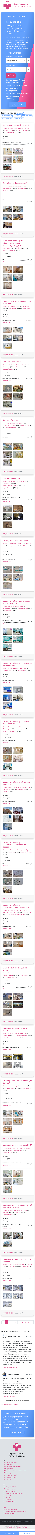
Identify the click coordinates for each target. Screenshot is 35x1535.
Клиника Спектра (10, 420)
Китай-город (6, 248)
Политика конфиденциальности (15, 1511)
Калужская (25, 1267)
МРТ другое (7, 1479)
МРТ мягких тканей (10, 1475)
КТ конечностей (9, 1502)
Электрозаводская (21, 1035)
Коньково (12, 1267)
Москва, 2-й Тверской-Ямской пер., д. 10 (14, 365)
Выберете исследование (14, 56)
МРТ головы (8, 1464)
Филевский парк (11, 427)
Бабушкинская (7, 670)
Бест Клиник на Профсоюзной (16, 125)
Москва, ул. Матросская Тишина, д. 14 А (14, 1033)
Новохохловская (23, 608)
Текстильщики (7, 608)
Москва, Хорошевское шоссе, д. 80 (13, 186)
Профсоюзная (8, 130)
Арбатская (6, 791)
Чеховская (12, 852)
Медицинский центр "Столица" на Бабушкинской (17, 664)
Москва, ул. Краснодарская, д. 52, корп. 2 (15, 1210)
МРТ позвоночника (10, 1462)
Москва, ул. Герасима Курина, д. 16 (13, 423)
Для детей (20, 113)
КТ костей (7, 1497)
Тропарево (21, 729)
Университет (6, 483)
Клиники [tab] (10, 1533)
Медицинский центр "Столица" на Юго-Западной (17, 722)
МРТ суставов (8, 1469)
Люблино (5, 1212)
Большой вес (27, 116)
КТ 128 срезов (18, 119)
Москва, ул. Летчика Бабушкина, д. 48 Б (14, 668)
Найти (10, 75)
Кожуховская (13, 546)
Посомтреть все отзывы (9, 1404)
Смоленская (6, 789)
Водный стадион (8, 975)
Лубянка (19, 248)
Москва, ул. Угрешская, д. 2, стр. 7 (12, 543)
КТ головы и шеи (9, 1491)
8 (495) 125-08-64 (17, 104)
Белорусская (20, 367)
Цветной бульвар (26, 852)
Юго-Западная (7, 729)
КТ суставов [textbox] (16, 60)
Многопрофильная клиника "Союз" (15, 1029)
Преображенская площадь (12, 1038)
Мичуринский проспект (16, 915)
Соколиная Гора (7, 1152)
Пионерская (25, 425)
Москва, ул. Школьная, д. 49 (11, 1086)
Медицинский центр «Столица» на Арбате (16, 783)
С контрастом (7, 116)
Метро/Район (10, 65)
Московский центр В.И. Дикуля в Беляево (17, 1260)
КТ (14, 16)
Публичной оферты (22, 1527)
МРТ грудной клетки (10, 1477)
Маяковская (6, 367)
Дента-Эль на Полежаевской (15, 183)
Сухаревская (26, 308)
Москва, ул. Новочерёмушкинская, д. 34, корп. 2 (17, 128)
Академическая (23, 130)
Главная (8, 16)
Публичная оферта (10, 1513)
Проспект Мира (26, 306)
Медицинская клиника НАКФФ (16, 540)
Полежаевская (7, 188)
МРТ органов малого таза (12, 1466)
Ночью (17, 116)
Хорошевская (22, 188)
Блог (5, 1507)
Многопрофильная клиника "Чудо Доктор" (17, 1082)
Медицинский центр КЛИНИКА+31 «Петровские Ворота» (14, 844)
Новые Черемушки (11, 133)
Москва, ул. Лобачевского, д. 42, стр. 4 (14, 910)
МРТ (5, 1460)
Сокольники (6, 1035)
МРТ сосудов (8, 1473)
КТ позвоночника (10, 1489)
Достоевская (12, 308)
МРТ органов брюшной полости (15, 1471)
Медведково (21, 670)
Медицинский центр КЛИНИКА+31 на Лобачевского (16, 906)
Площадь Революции (9, 250)
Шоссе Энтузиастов (15, 1150)
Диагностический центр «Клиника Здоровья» (13, 242)
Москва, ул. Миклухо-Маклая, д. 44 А (13, 1264)
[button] (7, 151)
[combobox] (18, 60)
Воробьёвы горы (8, 488)
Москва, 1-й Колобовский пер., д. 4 (13, 850)
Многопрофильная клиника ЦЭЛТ (17, 1145)
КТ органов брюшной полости (14, 1493)
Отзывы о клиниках (10, 1509)
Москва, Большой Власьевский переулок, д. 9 (16, 787)
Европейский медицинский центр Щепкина (17, 302)
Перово (27, 1148)
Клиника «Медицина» (12, 361)
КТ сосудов (7, 1495)
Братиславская (7, 1215)
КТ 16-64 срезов (7, 119)
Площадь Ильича (9, 1088)
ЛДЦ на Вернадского (11, 478)
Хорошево (6, 190)
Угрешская (28, 543)
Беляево (29, 1264)
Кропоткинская (21, 789)
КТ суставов (7, 1500)
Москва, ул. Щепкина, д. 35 (10, 306)
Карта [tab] (27, 1533)
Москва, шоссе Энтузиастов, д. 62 (12, 1148)
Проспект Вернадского (9, 731)
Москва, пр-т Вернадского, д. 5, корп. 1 (14, 481)
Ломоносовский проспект (10, 486)
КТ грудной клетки (10, 1487)
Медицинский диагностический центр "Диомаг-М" (17, 602)
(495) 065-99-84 (8, 176)
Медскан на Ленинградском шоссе (15, 969)
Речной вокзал (23, 975)
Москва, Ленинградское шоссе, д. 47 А (14, 973)
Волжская (18, 1212)
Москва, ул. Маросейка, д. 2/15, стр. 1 (13, 246)
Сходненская (10, 977)
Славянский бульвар (9, 425)
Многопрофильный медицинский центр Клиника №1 (17, 1206)
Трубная (28, 850)
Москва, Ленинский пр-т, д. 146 (12, 727)
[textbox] (18, 69)
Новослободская (8, 369)
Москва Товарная (26, 1088)
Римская (24, 1086)
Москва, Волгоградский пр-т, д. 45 (13, 606)
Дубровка (26, 546)
